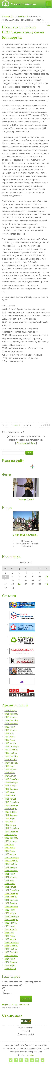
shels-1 (17, 425)
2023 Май (9, 932)
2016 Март (9, 726)
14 (46, 576)
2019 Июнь (9, 821)
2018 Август (10, 798)
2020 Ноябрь (10, 863)
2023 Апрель (10, 929)
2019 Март (9, 818)
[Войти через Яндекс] (28, 466)
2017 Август (10, 775)
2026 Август (10, 968)
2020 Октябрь (11, 860)
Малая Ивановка (23, 4)
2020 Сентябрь (11, 857)
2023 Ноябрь (10, 948)
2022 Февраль (11, 906)
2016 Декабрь (11, 756)
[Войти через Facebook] (24, 466)
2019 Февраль (11, 815)
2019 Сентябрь (11, 828)
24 (19, 584)
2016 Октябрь (11, 749)
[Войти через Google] (32, 466)
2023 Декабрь (11, 952)
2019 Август (10, 824)
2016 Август (10, 743)
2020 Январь (10, 834)
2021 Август (10, 886)
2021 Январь (10, 867)
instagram (37, 1060)
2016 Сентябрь (11, 746)
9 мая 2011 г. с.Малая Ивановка (26, 534)
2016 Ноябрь (10, 752)
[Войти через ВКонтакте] (19, 466)
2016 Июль (9, 739)
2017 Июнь (9, 772)
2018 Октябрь (11, 805)
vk (42, 1060)
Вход (33, 443)
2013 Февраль (11, 713)
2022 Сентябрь (11, 916)
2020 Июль (9, 850)
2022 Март (9, 909)
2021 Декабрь (11, 899)
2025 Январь (10, 962)
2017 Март (9, 766)
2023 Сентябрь (11, 942)
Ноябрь (21, 16)
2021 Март (9, 873)
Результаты (7, 1004)
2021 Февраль (11, 870)
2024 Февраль (11, 955)
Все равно (8, 993)
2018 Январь (10, 785)
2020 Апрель (10, 841)
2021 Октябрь (11, 893)
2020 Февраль (11, 837)
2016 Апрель (10, 730)
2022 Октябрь (11, 919)
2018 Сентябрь (11, 802)
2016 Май (9, 733)
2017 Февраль (11, 762)
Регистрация (23, 443)
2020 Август (10, 854)
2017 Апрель (10, 769)
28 (46, 584)
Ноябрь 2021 (26, 562)
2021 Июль (9, 883)
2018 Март (9, 792)
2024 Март (9, 958)
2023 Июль (9, 935)
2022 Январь (10, 903)
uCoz (31, 1054)
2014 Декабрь (11, 720)
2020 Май (9, 844)
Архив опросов (22, 1004)
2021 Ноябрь (10, 896)
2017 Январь (10, 759)
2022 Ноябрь (10, 922)
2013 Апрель (10, 717)
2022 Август (10, 913)
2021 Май (9, 880)
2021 (13, 16)
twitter (10, 1060)
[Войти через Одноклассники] (37, 466)
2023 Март (9, 926)
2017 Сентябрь (11, 779)
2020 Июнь (9, 847)
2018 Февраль (11, 788)
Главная (5, 16)
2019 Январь (10, 811)
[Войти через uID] (15, 466)
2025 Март (9, 965)
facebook (16, 1060)
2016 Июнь (9, 736)
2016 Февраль (11, 723)
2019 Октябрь (11, 831)
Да (5, 988)
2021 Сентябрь (11, 890)
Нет (5, 990)
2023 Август (10, 939)
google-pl (26, 1060)
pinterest (21, 1060)
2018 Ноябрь (10, 808)
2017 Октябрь (11, 782)
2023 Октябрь (11, 945)
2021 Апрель (10, 877)
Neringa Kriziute (26, 499)
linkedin (32, 1060)
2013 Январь (10, 710)
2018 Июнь (9, 795)
